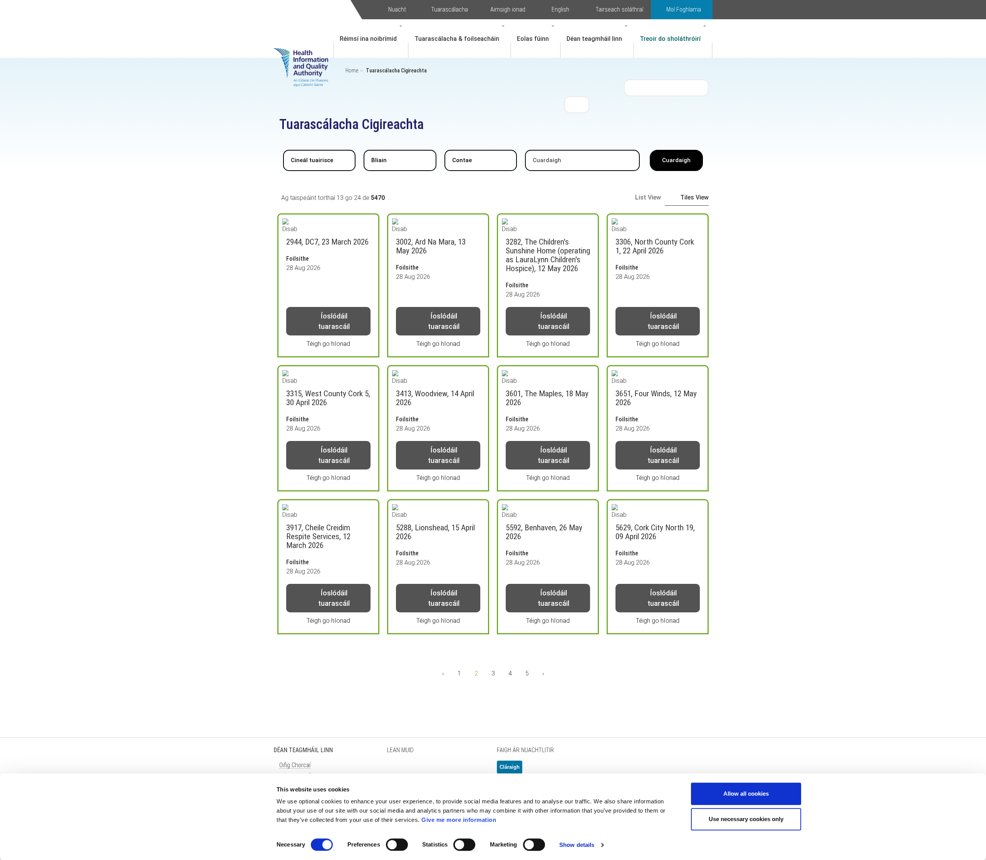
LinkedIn (435, 770)
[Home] (304, 55)
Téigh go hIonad (328, 343)
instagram (473, 770)
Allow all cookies (746, 793)
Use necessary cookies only (746, 819)
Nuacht (397, 9)
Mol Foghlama (683, 9)
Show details (576, 845)
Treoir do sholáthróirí (670, 38)
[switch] (397, 844)
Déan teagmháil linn (594, 38)
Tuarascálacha (449, 9)
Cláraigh (510, 767)
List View (648, 197)
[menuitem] (371, 38)
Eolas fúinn (533, 38)
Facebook (416, 770)
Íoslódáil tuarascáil (334, 321)
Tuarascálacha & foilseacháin (456, 38)
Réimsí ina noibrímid (368, 38)
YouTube (454, 770)
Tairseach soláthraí (619, 9)
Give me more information (458, 819)
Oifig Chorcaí (294, 765)
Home (351, 70)
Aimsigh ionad (507, 9)
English (560, 9)
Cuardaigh (676, 160)
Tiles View (694, 197)
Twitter (396, 770)
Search (577, 104)
